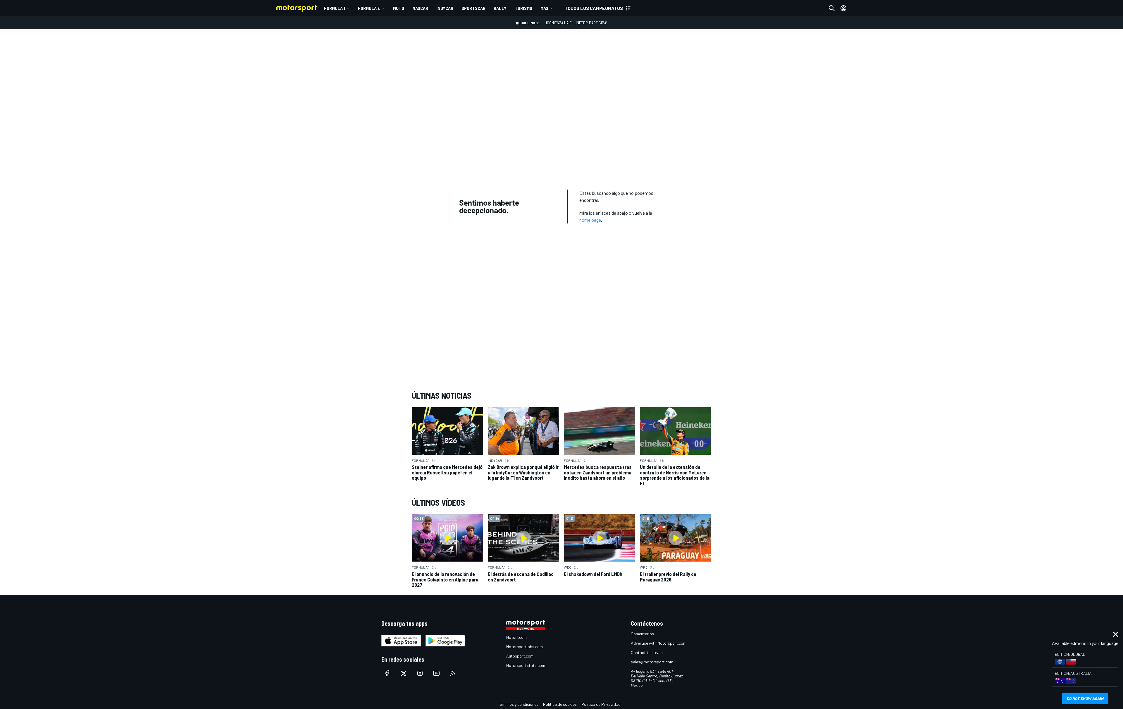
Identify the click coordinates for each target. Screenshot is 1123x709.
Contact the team (647, 652)
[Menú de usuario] (843, 8)
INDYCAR (444, 8)
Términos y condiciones (518, 704)
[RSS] (453, 673)
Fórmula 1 (334, 8)
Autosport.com (519, 655)
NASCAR (420, 8)
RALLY (500, 8)
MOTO (398, 8)
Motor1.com (516, 637)
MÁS (544, 8)
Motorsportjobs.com (524, 646)
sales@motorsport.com (652, 661)
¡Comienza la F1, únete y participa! (576, 22)
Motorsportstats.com (525, 665)
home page (590, 220)
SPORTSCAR (473, 8)
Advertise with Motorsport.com (658, 643)
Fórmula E (369, 8)
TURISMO (523, 8)
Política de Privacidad (601, 704)
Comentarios (642, 633)
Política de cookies (560, 704)
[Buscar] (832, 8)
